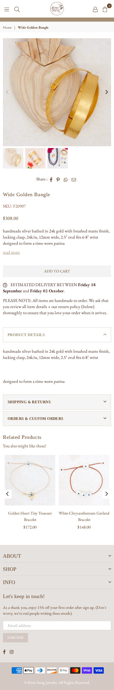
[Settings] (95, 8)
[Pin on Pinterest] (58, 179)
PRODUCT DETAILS (26, 335)
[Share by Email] (74, 179)
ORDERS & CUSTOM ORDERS (35, 418)
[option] (57, 20)
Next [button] (106, 92)
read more (11, 252)
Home (7, 27)
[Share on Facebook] (51, 179)
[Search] (17, 8)
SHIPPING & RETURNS (29, 402)
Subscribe (15, 637)
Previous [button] (7, 92)
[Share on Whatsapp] (66, 179)
